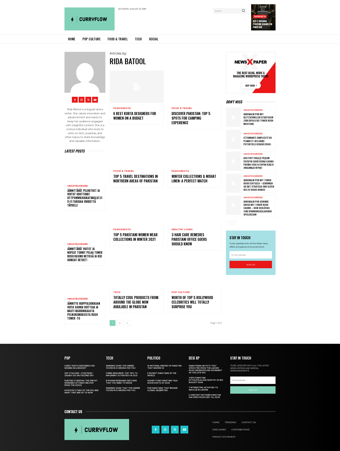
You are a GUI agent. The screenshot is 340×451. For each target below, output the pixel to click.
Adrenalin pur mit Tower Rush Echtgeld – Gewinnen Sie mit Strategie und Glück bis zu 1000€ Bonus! (258, 185)
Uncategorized (77, 186)
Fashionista (260, 16)
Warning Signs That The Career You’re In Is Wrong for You (123, 389)
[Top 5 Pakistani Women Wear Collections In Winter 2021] (136, 208)
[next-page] (127, 323)
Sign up (250, 264)
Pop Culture (181, 292)
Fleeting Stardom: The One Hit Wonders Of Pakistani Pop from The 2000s (81, 383)
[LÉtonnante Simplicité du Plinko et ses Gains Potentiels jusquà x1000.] (233, 139)
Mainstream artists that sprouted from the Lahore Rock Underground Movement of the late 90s (205, 369)
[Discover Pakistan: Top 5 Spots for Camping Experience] (195, 87)
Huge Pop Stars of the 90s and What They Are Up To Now (81, 391)
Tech (116, 292)
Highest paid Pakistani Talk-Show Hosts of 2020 (162, 382)
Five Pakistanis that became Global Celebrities (162, 389)
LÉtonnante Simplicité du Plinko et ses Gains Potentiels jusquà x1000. (257, 141)
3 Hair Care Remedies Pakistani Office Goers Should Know (189, 239)
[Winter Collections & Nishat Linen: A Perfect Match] (195, 150)
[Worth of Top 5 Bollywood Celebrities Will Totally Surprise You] (195, 271)
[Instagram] (81, 100)
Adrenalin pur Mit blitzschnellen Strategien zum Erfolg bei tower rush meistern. (258, 119)
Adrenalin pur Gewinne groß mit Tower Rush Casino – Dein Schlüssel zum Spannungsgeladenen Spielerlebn (257, 208)
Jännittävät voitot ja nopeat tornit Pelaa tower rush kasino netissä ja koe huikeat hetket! (84, 254)
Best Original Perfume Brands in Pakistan (262, 24)
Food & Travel (182, 108)
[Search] (243, 11)
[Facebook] (75, 100)
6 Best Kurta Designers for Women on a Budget (134, 116)
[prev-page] (228, 223)
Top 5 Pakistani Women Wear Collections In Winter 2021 (135, 237)
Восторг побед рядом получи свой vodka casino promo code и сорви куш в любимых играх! (258, 163)
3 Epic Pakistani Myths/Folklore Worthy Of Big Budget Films (206, 380)
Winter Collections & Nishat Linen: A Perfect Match (194, 178)
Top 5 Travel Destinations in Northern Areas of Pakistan (135, 178)
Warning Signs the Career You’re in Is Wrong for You (120, 367)
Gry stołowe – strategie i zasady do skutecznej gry (79, 374)
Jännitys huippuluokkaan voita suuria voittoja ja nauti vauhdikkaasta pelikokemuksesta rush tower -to (83, 310)
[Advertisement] (182, 22)
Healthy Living (182, 229)
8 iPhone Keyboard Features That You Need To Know (121, 382)
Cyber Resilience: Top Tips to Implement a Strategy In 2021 (122, 374)
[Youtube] (95, 100)
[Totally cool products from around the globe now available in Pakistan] (136, 271)
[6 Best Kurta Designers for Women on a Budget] (136, 87)
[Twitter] (88, 100)
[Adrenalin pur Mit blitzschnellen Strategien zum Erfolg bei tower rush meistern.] (233, 117)
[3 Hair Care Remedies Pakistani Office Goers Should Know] (195, 208)
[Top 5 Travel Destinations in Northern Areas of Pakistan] (136, 150)
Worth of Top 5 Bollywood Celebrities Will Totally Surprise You (192, 302)
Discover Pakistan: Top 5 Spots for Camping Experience (191, 118)
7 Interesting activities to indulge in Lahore (203, 388)
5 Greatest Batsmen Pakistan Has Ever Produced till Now (205, 396)
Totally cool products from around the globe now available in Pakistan (135, 302)
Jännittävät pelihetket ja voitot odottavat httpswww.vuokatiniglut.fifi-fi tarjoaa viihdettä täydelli (84, 197)
